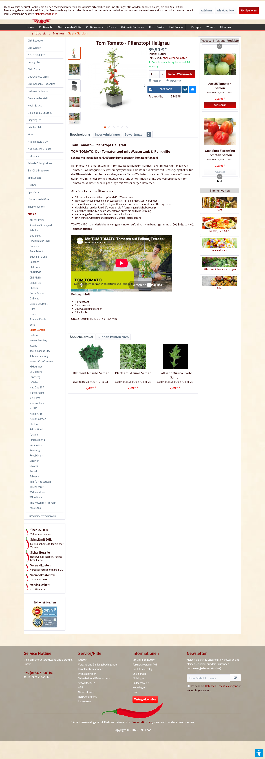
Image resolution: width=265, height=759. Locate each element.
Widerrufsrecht (87, 692)
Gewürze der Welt (38, 98)
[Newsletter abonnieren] (235, 677)
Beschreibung (80, 134)
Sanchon (34, 460)
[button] (259, 753)
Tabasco (34, 476)
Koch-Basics (35, 105)
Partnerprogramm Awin (145, 664)
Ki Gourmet (36, 366)
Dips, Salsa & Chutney (40, 112)
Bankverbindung (87, 696)
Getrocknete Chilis (38, 76)
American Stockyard (41, 225)
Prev (219, 46)
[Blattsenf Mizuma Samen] (133, 356)
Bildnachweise (140, 683)
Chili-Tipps (138, 678)
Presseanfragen (87, 673)
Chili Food (35, 267)
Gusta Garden (37, 330)
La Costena (36, 371)
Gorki (32, 324)
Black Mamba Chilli (40, 241)
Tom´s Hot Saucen (40, 481)
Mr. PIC (33, 408)
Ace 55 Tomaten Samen (219, 86)
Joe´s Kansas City (40, 351)
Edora (33, 314)
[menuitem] (30, 27)
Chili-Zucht (34, 69)
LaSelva (34, 382)
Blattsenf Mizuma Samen (133, 373)
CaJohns (34, 262)
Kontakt (82, 660)
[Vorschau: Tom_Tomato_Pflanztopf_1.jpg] (74, 53)
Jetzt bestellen (220, 105)
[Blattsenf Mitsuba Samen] (91, 356)
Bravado (34, 246)
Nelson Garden (38, 419)
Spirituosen (34, 177)
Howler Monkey (38, 340)
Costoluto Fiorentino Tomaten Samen (220, 153)
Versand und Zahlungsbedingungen (98, 664)
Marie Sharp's (37, 392)
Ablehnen (206, 10)
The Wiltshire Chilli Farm (43, 502)
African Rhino (37, 220)
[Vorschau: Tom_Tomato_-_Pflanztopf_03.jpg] (74, 85)
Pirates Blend (37, 440)
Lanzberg (35, 377)
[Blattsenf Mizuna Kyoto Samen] (175, 356)
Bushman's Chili (38, 256)
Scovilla (34, 466)
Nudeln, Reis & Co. (38, 141)
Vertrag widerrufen (145, 699)
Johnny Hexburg (39, 356)
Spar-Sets (33, 192)
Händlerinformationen (90, 669)
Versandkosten (142, 722)
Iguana (33, 345)
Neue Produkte (36, 55)
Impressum (84, 701)
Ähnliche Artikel (81, 337)
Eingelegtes (34, 120)
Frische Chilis (35, 127)
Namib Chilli (36, 413)
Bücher (32, 185)
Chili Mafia (35, 277)
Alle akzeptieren (226, 10)
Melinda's (35, 398)
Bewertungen (137, 134)
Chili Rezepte (35, 40)
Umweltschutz (86, 683)
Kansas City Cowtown (42, 361)
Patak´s (34, 434)
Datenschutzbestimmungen (221, 686)
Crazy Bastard (37, 293)
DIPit (32, 309)
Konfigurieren (249, 10)
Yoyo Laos (35, 508)
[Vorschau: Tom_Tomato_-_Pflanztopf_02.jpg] (74, 69)
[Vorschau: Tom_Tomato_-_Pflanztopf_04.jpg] (74, 102)
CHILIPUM (35, 282)
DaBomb (34, 298)
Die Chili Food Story (143, 660)
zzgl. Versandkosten (174, 58)
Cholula (34, 288)
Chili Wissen (34, 47)
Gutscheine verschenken (42, 516)
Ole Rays (34, 424)
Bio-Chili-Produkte (38, 170)
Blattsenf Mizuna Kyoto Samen (175, 375)
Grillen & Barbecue (38, 91)
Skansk (33, 471)
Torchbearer (36, 487)
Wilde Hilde (36, 497)
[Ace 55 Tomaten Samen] (220, 64)
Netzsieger (138, 687)
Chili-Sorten (139, 673)
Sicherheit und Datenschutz (94, 678)
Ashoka (34, 230)
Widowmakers (37, 492)
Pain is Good (36, 429)
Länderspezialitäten (39, 199)
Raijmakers (36, 445)
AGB (80, 687)
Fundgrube (34, 62)
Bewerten (175, 80)
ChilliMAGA (35, 272)
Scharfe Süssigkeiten (40, 163)
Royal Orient (36, 455)
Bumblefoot (36, 251)
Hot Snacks (34, 156)
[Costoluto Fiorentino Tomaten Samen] (220, 131)
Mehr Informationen (46, 14)
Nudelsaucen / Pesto (39, 149)
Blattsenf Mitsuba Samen (91, 373)
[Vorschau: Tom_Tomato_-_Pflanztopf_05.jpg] (74, 118)
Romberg (35, 450)
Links (135, 692)
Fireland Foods (38, 319)
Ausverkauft (220, 172)
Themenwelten (36, 206)
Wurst (31, 134)
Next (220, 177)
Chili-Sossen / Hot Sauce (41, 84)
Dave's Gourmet (39, 303)
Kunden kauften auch (113, 337)
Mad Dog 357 (37, 387)
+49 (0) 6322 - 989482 (38, 673)
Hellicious (35, 335)
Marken (32, 214)
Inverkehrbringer (107, 134)
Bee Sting (35, 235)
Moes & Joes (37, 403)
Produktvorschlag (142, 669)
